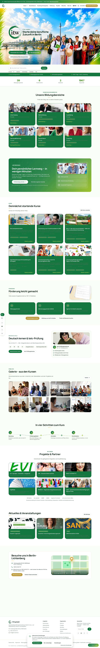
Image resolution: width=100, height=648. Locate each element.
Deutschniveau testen (15, 351)
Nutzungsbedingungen (26, 642)
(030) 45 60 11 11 (17, 567)
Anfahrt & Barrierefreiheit (31, 574)
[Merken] (33, 216)
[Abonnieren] (89, 629)
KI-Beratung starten (19, 182)
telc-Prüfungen (46, 631)
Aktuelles (63, 5)
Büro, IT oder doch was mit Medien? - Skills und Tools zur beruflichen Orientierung (78, 229)
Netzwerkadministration (16, 228)
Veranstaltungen (63, 629)
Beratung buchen (54, 1)
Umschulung (45, 623)
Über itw (69, 5)
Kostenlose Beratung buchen (20, 57)
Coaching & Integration (42, 5)
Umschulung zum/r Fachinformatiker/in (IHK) (49, 228)
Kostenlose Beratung (92, 5)
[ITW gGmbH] (12, 5)
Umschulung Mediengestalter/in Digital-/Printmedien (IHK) (74, 260)
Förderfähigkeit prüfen (32, 318)
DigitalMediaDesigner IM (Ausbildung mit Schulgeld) (20, 260)
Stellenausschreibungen (65, 633)
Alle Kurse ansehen (85, 210)
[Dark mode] (78, 5)
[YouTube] (2, 326)
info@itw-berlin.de (14, 632)
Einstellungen (57, 642)
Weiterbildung (46, 625)
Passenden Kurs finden (17, 52)
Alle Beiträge (87, 514)
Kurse (25, 5)
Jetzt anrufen (68, 606)
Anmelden (82, 5)
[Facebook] (2, 322)
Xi (2, 333)
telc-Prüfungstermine (29, 351)
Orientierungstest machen (38, 182)
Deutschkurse (32, 5)
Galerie (86, 377)
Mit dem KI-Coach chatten (37, 606)
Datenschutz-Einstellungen (66, 645)
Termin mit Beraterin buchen (66, 318)
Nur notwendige (48, 642)
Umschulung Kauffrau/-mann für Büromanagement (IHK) (46, 260)
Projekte (58, 5)
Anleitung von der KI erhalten (49, 318)
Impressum (17, 642)
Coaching (45, 629)
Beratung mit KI (35, 52)
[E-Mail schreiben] (2, 318)
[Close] (97, 2)
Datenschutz (11, 642)
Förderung (52, 5)
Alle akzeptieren (37, 642)
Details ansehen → (29, 241)
